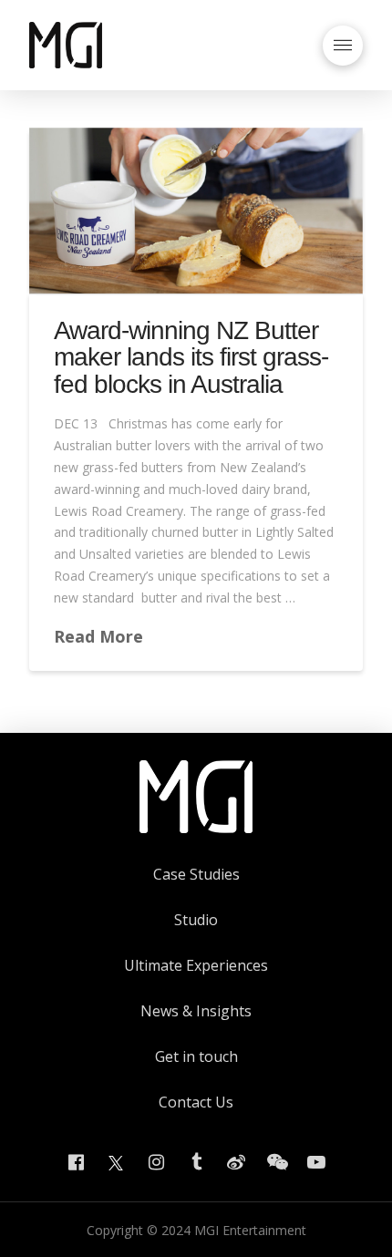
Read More (98, 636)
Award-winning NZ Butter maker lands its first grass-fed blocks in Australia (191, 357)
